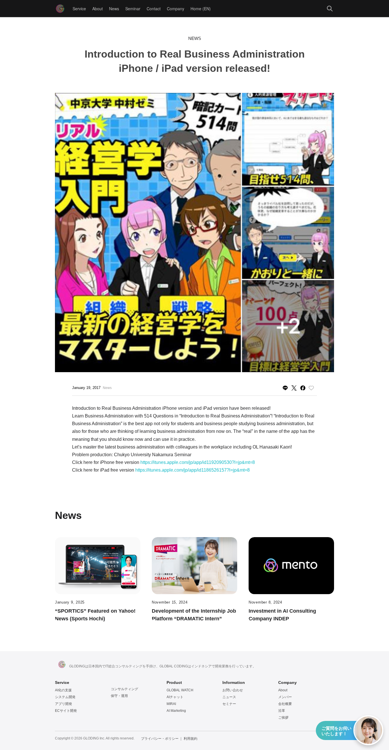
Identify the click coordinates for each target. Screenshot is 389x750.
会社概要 (285, 704)
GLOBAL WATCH (180, 690)
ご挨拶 (283, 718)
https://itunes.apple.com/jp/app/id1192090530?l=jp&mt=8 (197, 462)
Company (175, 8)
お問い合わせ (232, 690)
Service (79, 8)
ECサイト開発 (66, 711)
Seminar (132, 8)
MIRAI (171, 704)
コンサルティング (124, 689)
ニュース (229, 697)
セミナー (229, 704)
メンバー (285, 697)
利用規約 (190, 739)
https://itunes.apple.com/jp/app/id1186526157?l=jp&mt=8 (192, 470)
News (114, 8)
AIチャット (175, 697)
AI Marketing (176, 711)
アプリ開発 (63, 704)
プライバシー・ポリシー (160, 739)
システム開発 (65, 697)
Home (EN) (201, 8)
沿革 (281, 711)
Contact (154, 8)
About (97, 8)
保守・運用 (119, 696)
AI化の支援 (63, 690)
